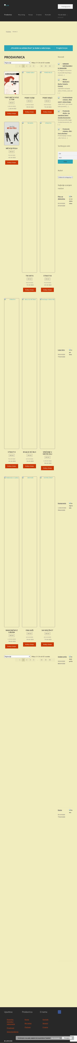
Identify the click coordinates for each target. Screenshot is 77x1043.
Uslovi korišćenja (12, 1032)
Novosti (45, 1023)
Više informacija (55, 1038)
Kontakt (48, 15)
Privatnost (10, 1028)
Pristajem (67, 1038)
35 (45, 66)
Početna (8, 32)
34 (41, 66)
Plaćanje (28, 1027)
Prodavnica (8, 15)
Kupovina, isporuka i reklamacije (11, 1022)
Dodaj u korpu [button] (11, 113)
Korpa (30, 15)
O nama (39, 15)
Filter (65, 162)
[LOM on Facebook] (59, 1012)
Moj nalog (21, 15)
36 (50, 66)
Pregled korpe (61, 48)
